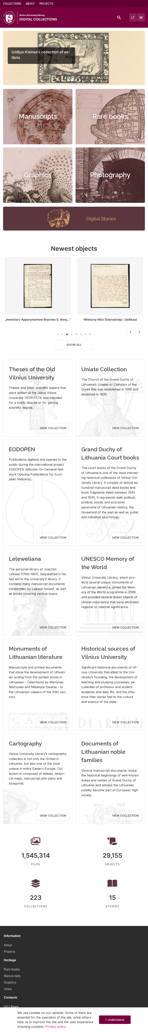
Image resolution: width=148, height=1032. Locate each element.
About (30, 3)
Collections (12, 3)
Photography (110, 175)
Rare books (110, 116)
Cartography (25, 743)
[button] (68, 80)
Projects (46, 3)
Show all (74, 344)
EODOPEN (22, 449)
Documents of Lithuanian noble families (103, 751)
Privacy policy (55, 1027)
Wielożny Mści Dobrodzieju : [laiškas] (110, 319)
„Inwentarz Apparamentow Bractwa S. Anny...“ (38, 319)
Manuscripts (38, 116)
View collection (53, 428)
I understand (115, 1020)
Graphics (37, 175)
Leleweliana (25, 559)
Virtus (8, 989)
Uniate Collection (104, 369)
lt (133, 17)
